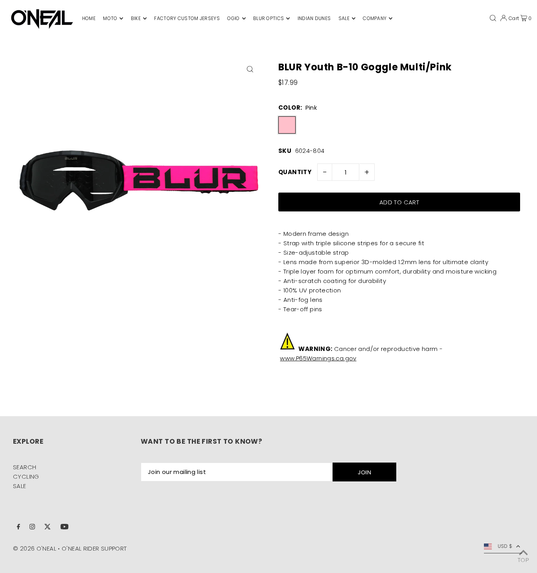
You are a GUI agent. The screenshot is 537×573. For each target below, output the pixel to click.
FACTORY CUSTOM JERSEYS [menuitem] (187, 18)
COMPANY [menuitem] (374, 18)
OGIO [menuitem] (233, 18)
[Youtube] (64, 527)
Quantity (294, 172)
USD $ (505, 546)
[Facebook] (18, 527)
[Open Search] (492, 18)
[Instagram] (32, 527)
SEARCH (24, 467)
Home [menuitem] (89, 18)
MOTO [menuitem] (110, 18)
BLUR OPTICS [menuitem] (268, 18)
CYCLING (26, 476)
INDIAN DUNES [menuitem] (314, 18)
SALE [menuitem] (343, 18)
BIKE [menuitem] (136, 18)
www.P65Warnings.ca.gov (318, 358)
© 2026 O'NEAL (34, 548)
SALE (19, 486)
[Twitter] (47, 527)
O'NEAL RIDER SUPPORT (94, 548)
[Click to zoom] (250, 69)
